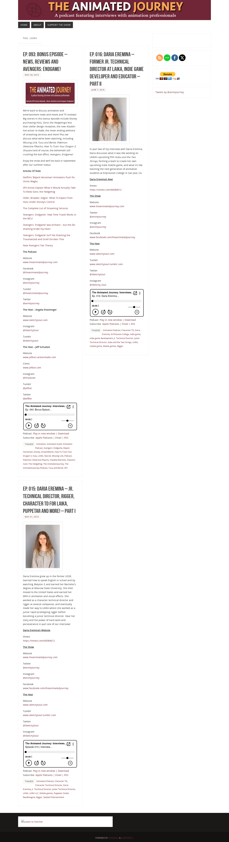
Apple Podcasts (44, 437)
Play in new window (44, 433)
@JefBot (27, 398)
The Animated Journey (53, 463)
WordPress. (127, 837)
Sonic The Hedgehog (32, 463)
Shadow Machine (58, 459)
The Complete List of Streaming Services (45, 208)
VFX (66, 468)
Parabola (113, 837)
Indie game (135, 334)
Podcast (68, 455)
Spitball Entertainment (53, 797)
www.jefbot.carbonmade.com (39, 357)
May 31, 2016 (32, 516)
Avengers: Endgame (53, 448)
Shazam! (71, 459)
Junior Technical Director (63, 789)
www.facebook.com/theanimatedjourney (112, 237)
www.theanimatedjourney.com (40, 262)
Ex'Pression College (120, 334)
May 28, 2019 (32, 74)
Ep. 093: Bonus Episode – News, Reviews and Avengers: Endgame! (45, 61)
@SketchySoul (31, 330)
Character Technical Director (48, 785)
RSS (66, 437)
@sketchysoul (30, 340)
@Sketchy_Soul (98, 284)
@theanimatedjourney (35, 272)
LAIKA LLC (34, 793)
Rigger (120, 346)
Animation (41, 444)
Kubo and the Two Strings (119, 342)
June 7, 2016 (98, 89)
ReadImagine (29, 797)
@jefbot (27, 388)
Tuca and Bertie (55, 468)
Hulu (35, 455)
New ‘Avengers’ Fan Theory (38, 245)
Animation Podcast (111, 330)
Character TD (127, 330)
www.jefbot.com (32, 367)
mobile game (96, 346)
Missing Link (57, 455)
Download (63, 433)
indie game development (101, 338)
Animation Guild (54, 444)
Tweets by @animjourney (169, 92)
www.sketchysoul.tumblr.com (106, 264)
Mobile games (109, 346)
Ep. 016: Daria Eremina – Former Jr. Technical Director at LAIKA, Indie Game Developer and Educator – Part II (117, 69)
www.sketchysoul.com (35, 320)
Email (58, 437)
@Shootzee (29, 377)
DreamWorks (47, 451)
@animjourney (31, 282)
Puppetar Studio (61, 793)
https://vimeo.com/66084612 (106, 189)
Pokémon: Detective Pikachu (36, 459)
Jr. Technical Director (123, 338)
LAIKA (40, 455)
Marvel (47, 455)
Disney (37, 451)
